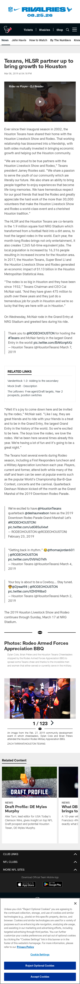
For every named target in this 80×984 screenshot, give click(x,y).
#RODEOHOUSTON (21, 522)
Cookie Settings (40, 954)
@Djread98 (19, 586)
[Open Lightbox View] (40, 711)
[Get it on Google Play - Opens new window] (53, 886)
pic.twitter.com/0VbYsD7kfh (27, 559)
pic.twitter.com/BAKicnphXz (53, 342)
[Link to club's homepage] (7, 28)
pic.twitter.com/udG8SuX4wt (28, 527)
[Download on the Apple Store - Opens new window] (26, 884)
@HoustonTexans (49, 508)
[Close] (75, 903)
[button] (40, 101)
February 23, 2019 (21, 536)
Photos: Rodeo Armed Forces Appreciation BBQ (36, 645)
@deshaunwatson (37, 513)
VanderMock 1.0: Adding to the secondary (33, 380)
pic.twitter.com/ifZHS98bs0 (27, 591)
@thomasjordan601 (61, 550)
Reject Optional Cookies (39, 965)
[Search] (67, 29)
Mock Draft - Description (22, 386)
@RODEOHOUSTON (41, 333)
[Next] (52, 722)
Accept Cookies (40, 976)
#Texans (14, 338)
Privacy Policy (25, 946)
